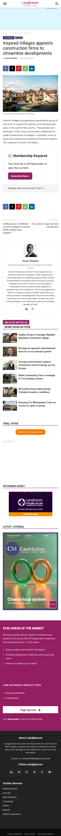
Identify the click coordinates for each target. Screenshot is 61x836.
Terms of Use (30, 834)
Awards (6, 809)
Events (6, 805)
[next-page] (9, 416)
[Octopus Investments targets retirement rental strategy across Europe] (10, 365)
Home (5, 33)
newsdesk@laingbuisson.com (36, 758)
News (6, 369)
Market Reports (10, 788)
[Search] (57, 4)
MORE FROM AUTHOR (17, 326)
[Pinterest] (19, 68)
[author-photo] (30, 257)
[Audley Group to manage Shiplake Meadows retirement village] (10, 338)
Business (7, 396)
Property (27, 33)
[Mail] (19, 772)
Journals (7, 793)
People (6, 355)
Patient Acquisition (12, 814)
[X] (12, 68)
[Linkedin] (32, 68)
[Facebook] (6, 68)
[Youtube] (49, 772)
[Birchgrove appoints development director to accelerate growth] (10, 351)
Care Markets (15, 33)
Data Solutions (10, 797)
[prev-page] (4, 416)
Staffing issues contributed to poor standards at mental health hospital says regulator (16, 228)
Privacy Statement (15, 834)
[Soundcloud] (34, 772)
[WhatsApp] (25, 68)
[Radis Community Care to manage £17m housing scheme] (10, 378)
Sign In (40, 188)
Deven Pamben (11, 58)
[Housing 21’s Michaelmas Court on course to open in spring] (10, 406)
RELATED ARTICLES (16, 322)
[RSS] (27, 772)
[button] (4, 4)
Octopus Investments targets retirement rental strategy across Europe (36, 365)
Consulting (8, 801)
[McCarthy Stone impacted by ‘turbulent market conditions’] (10, 392)
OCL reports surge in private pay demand (45, 225)
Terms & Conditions (45, 834)
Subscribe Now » (20, 176)
